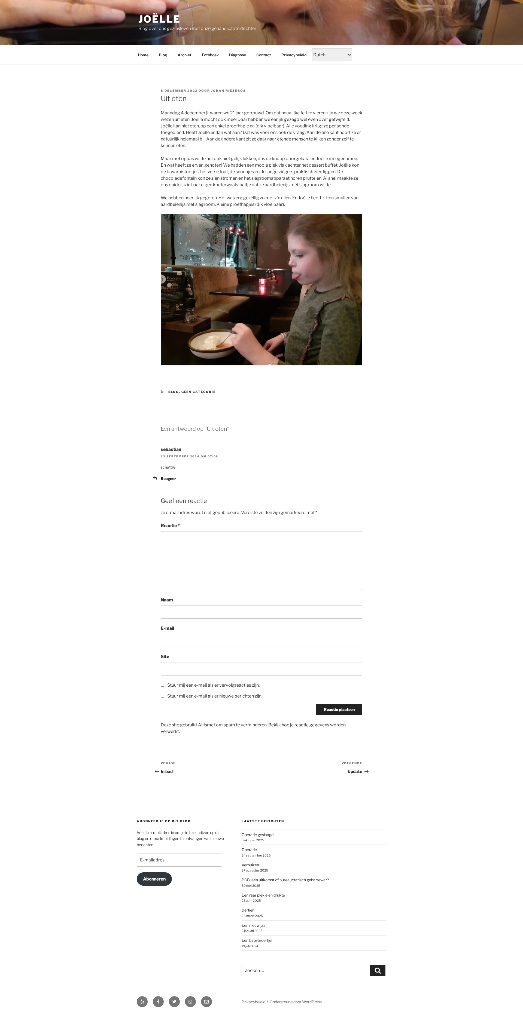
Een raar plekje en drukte (263, 895)
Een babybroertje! (257, 940)
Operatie (249, 849)
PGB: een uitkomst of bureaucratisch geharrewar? (285, 880)
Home (143, 55)
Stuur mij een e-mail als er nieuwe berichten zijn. (214, 696)
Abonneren (154, 879)
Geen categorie (198, 392)
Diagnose (237, 55)
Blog (163, 55)
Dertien (248, 910)
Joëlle (159, 19)
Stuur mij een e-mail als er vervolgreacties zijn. (213, 685)
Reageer (168, 478)
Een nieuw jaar (254, 925)
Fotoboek (210, 55)
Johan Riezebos (228, 91)
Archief (184, 55)
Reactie (170, 525)
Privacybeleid (293, 55)
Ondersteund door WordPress (296, 1001)
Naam (167, 600)
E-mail (167, 628)
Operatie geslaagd (257, 834)
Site (165, 656)
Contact (263, 55)
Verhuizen (250, 865)
